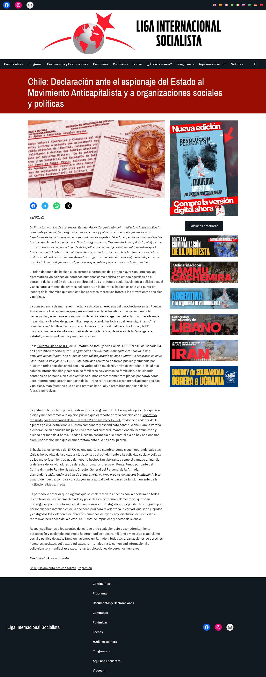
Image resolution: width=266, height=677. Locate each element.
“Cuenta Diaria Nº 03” (53, 346)
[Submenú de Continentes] (23, 64)
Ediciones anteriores (203, 226)
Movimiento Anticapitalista (57, 568)
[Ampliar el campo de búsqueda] (255, 64)
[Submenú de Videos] (243, 64)
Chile (33, 568)
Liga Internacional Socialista (33, 627)
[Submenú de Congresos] (193, 64)
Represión (85, 568)
